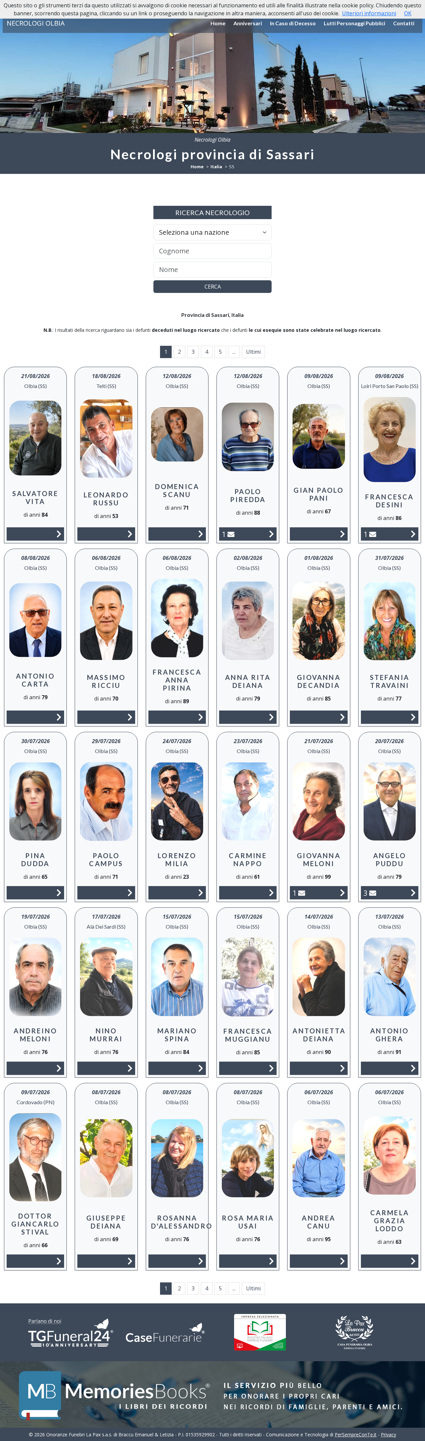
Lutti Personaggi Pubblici (354, 23)
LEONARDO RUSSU (106, 499)
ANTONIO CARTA (35, 680)
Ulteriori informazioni (369, 13)
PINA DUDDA (35, 859)
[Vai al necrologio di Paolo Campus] (130, 892)
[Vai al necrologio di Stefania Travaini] (413, 717)
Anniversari (247, 23)
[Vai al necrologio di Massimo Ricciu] (130, 717)
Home (218, 23)
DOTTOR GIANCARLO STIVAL (35, 1224)
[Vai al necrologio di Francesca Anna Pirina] (200, 717)
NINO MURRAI (106, 1035)
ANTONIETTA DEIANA (319, 1035)
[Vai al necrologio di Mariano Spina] (200, 1068)
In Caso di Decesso (293, 23)
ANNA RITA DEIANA (248, 681)
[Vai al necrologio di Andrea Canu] (342, 1260)
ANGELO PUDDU (389, 859)
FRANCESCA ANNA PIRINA (177, 680)
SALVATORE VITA (35, 497)
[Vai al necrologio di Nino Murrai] (130, 1068)
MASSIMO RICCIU (106, 681)
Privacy (388, 1434)
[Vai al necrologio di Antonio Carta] (58, 717)
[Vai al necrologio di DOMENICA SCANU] (200, 533)
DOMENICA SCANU (177, 490)
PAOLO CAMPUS (106, 859)
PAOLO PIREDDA (248, 495)
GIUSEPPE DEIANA (106, 1222)
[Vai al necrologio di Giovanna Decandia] (342, 717)
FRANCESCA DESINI (389, 501)
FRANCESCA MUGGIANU (247, 1035)
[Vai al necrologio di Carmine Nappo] (271, 892)
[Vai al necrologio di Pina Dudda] (58, 892)
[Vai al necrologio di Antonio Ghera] (413, 1068)
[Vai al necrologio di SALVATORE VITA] (58, 533)
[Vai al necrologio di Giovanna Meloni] (342, 892)
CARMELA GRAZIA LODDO (389, 1221)
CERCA (213, 286)
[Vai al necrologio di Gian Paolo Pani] (342, 533)
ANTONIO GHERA (389, 1035)
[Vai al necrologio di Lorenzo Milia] (200, 892)
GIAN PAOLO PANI (319, 494)
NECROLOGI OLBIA (36, 23)
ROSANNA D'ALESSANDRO (181, 1222)
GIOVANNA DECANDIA (319, 681)
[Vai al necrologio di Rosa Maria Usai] (271, 1260)
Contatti (403, 23)
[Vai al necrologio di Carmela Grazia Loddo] (413, 1260)
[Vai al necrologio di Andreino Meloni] (58, 1068)
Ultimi (253, 351)
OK (407, 13)
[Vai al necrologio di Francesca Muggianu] (271, 1068)
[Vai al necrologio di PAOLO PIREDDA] (271, 533)
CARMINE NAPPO (248, 859)
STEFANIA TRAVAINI (390, 681)
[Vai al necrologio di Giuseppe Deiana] (130, 1260)
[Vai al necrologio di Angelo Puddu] (413, 892)
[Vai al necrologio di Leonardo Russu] (130, 533)
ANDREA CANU (318, 1222)
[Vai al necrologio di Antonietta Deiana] (342, 1068)
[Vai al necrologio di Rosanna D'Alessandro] (200, 1260)
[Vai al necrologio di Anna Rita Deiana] (271, 717)
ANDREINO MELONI (35, 1035)
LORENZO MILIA (177, 859)
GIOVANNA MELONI (319, 859)
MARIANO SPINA (177, 1035)
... (233, 351)
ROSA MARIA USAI (248, 1222)
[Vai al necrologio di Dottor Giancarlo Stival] (58, 1260)
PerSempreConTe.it (356, 1434)
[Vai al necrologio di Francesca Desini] (413, 533)
